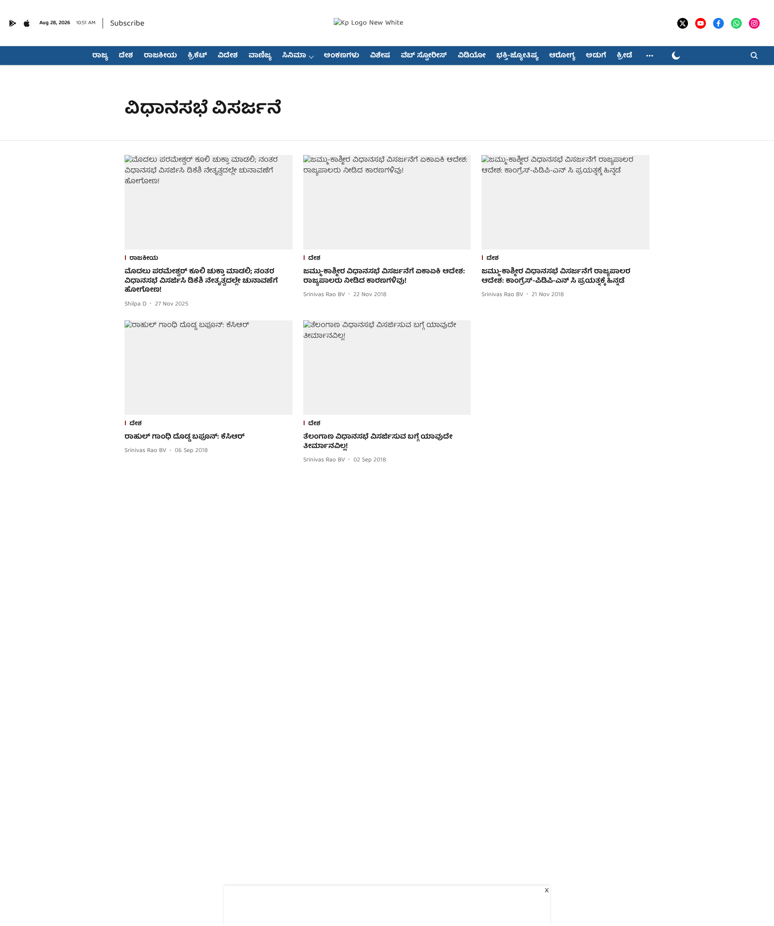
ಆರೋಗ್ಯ (562, 56)
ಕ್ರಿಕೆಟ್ (197, 56)
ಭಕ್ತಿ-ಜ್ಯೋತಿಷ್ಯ (517, 56)
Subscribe (127, 24)
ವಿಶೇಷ (380, 56)
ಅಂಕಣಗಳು (341, 56)
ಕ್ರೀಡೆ (624, 56)
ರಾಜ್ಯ (100, 56)
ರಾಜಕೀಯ (160, 56)
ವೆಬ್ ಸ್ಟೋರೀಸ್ (424, 56)
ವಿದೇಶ (228, 56)
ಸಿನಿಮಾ (294, 56)
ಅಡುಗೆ (596, 56)
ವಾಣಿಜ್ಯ (260, 56)
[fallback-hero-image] (208, 202)
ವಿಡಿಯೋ (472, 56)
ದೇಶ (126, 56)
